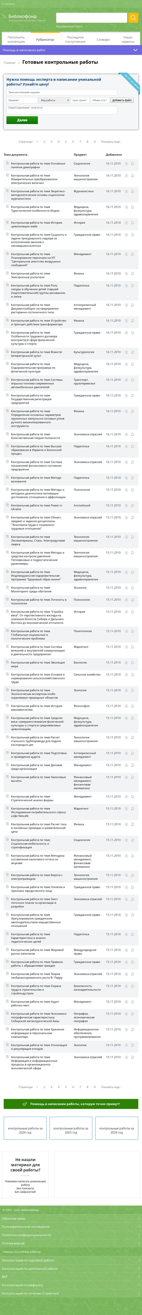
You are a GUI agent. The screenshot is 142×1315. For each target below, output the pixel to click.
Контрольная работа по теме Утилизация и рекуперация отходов (39, 1047)
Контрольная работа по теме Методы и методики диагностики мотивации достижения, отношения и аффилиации (38, 493)
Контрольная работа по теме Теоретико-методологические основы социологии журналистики (38, 194)
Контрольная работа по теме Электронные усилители (30, 275)
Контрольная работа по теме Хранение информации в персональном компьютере (37, 1033)
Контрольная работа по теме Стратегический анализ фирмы (32, 798)
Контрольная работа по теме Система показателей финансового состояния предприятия (36, 465)
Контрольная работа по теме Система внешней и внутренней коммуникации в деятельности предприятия (38, 650)
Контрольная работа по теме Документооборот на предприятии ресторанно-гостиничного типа (34, 308)
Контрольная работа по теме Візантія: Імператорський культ (36, 353)
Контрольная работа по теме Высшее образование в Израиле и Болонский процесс (36, 449)
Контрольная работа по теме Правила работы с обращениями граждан (37, 963)
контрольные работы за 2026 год (25, 1130)
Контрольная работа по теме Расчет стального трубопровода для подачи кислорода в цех (36, 740)
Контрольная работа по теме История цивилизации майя (36, 224)
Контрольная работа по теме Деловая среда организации (36, 767)
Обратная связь (14, 1218)
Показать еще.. (111, 141)
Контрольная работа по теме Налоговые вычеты (38, 779)
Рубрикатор (45, 39)
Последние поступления (75, 39)
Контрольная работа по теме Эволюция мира (38, 664)
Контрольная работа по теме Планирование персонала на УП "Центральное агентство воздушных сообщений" (36, 259)
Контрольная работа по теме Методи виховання (36, 479)
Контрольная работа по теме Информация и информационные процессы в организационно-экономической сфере (34, 1062)
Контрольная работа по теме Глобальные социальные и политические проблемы (30, 634)
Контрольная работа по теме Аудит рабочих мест (35, 1003)
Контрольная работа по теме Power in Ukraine (36, 507)
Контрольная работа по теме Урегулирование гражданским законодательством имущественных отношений (36, 920)
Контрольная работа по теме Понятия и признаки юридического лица (38, 888)
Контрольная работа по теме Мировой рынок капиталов (37, 951)
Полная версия (13, 1243)
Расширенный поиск (69, 26)
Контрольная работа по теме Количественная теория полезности (35, 436)
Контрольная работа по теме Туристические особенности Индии (35, 208)
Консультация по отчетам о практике (30, 1293)
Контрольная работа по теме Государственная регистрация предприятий (31, 399)
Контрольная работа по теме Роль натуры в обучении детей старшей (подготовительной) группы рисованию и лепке (38, 291)
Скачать (126, 163)
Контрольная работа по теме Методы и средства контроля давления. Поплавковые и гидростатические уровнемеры (37, 558)
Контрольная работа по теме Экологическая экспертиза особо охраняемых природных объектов (34, 693)
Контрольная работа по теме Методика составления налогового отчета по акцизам (37, 859)
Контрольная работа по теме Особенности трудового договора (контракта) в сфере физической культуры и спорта (34, 338)
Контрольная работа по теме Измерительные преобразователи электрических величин (34, 179)
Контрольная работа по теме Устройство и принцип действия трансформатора (38, 322)
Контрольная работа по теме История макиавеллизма (36, 707)
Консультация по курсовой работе (28, 1260)
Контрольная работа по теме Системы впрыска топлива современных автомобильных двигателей (37, 383)
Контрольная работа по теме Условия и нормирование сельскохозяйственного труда (38, 678)
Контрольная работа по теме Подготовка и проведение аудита (39, 755)
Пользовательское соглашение (26, 1226)
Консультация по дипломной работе (30, 1268)
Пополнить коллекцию (16, 39)
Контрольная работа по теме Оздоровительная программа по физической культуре (33, 367)
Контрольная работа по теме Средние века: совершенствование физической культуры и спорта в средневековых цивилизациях (37, 723)
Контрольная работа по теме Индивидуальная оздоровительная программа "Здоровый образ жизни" (36, 575)
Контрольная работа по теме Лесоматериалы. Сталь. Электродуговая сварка (38, 540)
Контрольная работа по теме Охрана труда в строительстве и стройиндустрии (36, 989)
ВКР (5, 1277)
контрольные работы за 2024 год (116, 1130)
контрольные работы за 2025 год (71, 1130)
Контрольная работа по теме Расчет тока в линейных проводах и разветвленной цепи (38, 827)
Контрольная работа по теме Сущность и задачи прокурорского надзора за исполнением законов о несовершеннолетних (39, 240)
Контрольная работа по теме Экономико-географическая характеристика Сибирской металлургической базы (39, 1017)
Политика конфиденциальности (26, 1235)
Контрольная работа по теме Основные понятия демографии (38, 165)
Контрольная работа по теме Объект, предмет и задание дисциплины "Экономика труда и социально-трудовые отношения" (36, 522)
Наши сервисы (127, 39)
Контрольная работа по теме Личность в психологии (39, 601)
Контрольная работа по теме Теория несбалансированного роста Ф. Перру (36, 975)
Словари (103, 39)
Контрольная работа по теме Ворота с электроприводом (36, 876)
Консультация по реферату (22, 1285)
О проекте (8, 4)
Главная (9, 63)
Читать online (132, 163)
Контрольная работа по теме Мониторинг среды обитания (31, 589)
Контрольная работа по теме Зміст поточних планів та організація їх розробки (34, 902)
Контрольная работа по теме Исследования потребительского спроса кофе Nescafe (38, 812)
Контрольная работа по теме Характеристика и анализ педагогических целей (30, 937)
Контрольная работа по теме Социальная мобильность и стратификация (30, 843)
